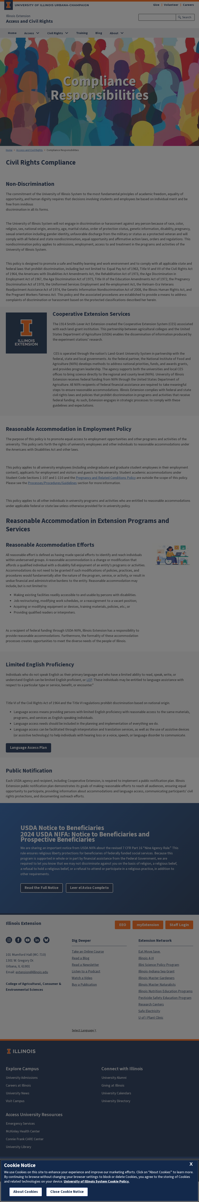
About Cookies (25, 1191)
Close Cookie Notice (67, 1191)
